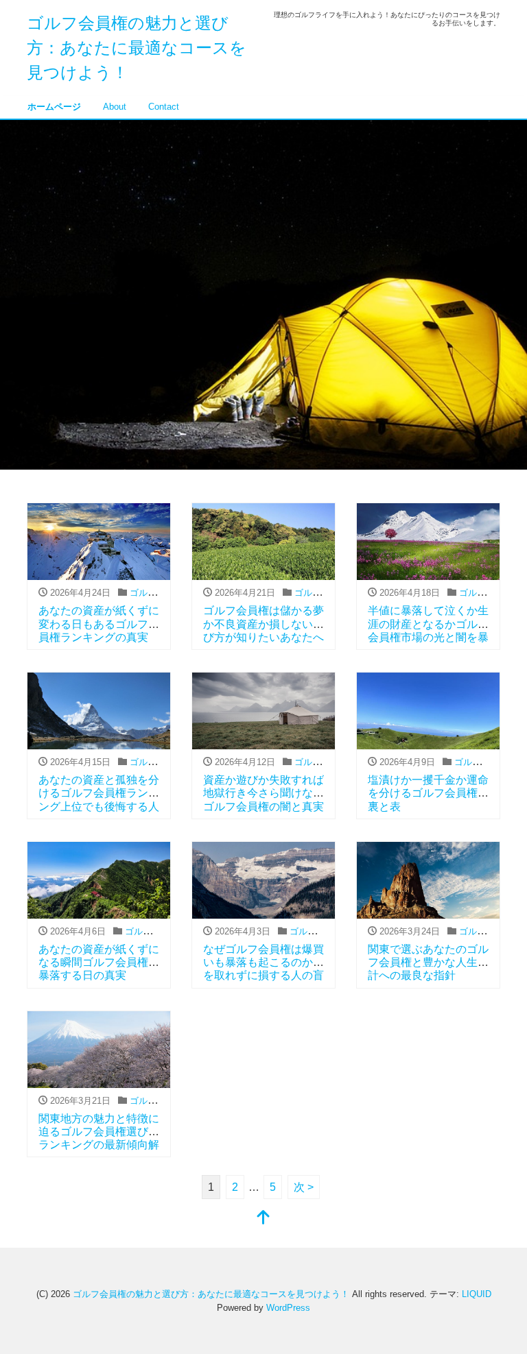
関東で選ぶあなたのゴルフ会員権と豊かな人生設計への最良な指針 (428, 962)
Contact (163, 106)
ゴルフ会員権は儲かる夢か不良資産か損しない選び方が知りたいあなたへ (263, 623)
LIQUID (476, 1294)
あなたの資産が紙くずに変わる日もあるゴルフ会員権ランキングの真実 (98, 623)
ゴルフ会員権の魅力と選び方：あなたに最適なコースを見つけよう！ (136, 48)
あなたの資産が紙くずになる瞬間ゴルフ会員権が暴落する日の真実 (98, 962)
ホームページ (54, 106)
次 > (304, 1187)
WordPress (288, 1308)
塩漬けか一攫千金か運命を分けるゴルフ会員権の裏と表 (428, 793)
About (114, 106)
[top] (263, 1218)
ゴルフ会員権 (156, 593)
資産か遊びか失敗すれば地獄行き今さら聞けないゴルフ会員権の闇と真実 (263, 793)
